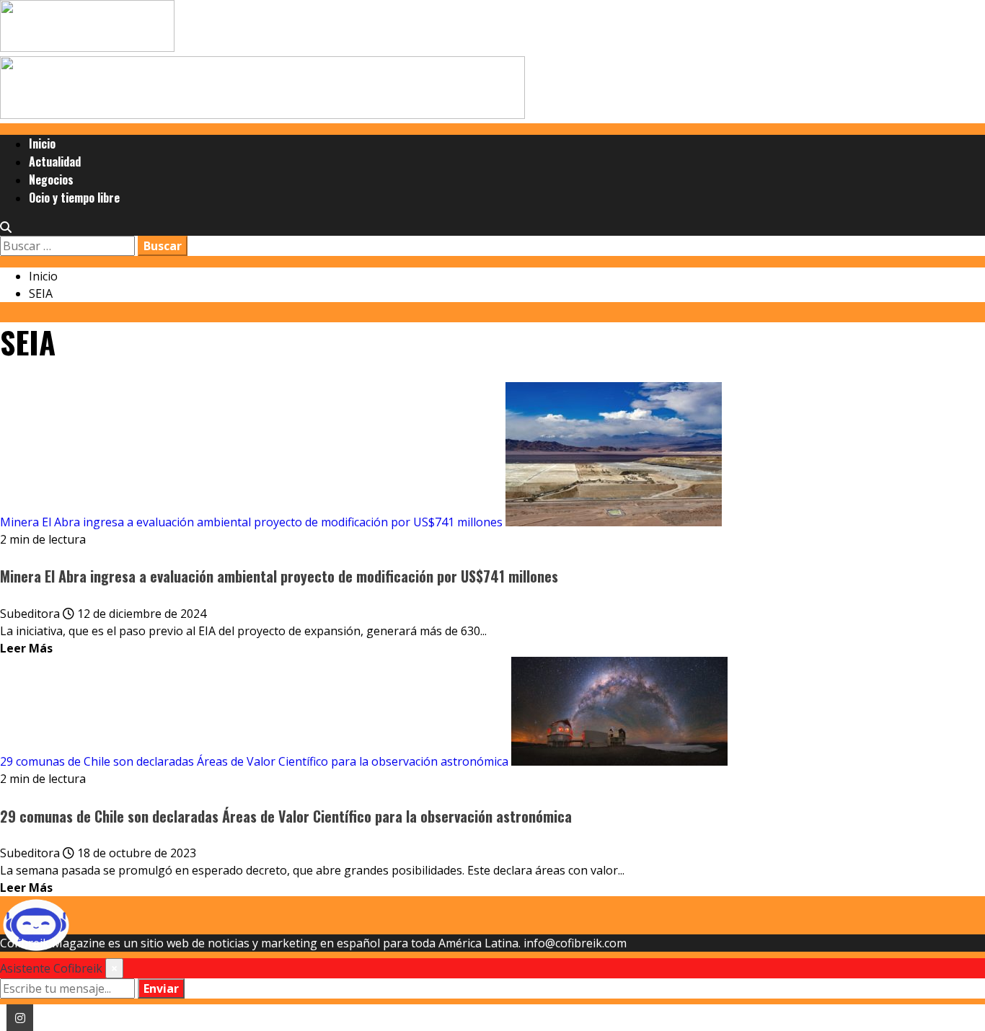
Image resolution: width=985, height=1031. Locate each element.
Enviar (161, 988)
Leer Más (26, 648)
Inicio (42, 143)
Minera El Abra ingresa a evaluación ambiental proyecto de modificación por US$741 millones (251, 522)
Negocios (51, 179)
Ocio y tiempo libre (74, 197)
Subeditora (31, 613)
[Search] (6, 227)
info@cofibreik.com (575, 943)
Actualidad (55, 161)
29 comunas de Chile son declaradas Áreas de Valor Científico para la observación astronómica (254, 761)
